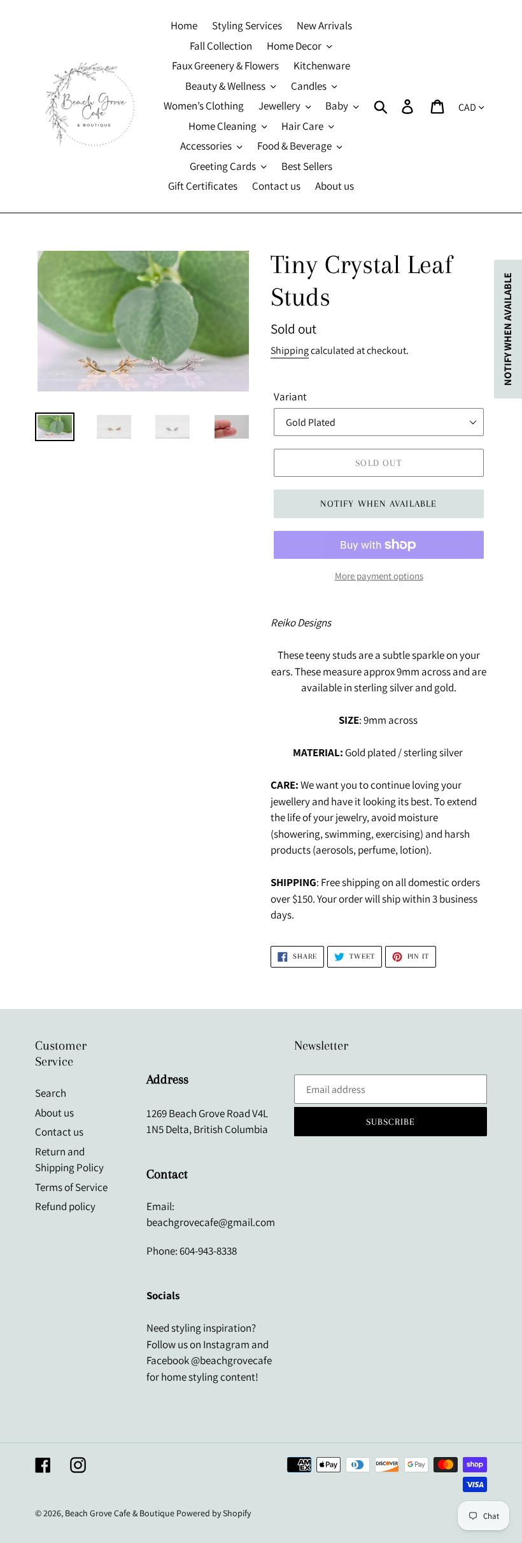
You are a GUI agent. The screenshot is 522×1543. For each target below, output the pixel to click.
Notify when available (378, 503)
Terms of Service (71, 1187)
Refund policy (65, 1206)
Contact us (59, 1132)
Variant (290, 397)
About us (54, 1113)
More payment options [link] (379, 576)
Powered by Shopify (213, 1513)
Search (50, 1093)
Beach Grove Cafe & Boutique (119, 1513)
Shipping (290, 350)
